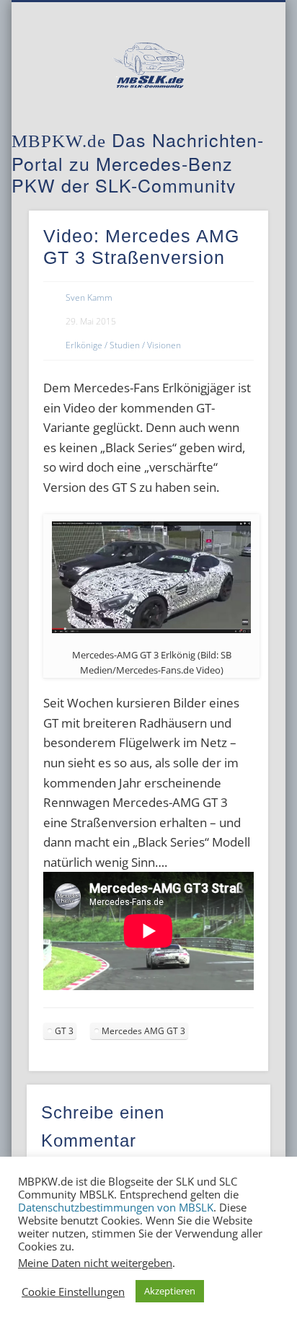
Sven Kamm (89, 297)
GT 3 (64, 1031)
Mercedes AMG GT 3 (143, 1031)
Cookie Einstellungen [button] (73, 1291)
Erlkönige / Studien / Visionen (123, 345)
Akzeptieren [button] (169, 1290)
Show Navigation (232, 129)
